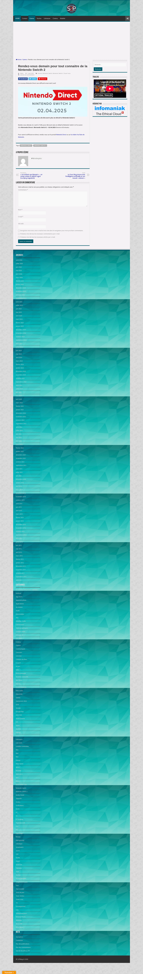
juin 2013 (19, 507)
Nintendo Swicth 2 (40, 145)
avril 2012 (19, 552)
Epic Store (19, 680)
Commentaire (23, 190)
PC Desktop (19, 819)
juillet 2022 (19, 430)
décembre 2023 (21, 371)
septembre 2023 (21, 382)
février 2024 (20, 364)
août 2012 (19, 538)
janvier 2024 (20, 368)
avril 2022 (19, 441)
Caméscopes (20, 624)
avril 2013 (19, 510)
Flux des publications (22, 944)
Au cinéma (19, 607)
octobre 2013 (20, 500)
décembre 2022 (21, 413)
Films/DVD (19, 694)
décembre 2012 (21, 524)
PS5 (17, 830)
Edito (17, 670)
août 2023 (19, 385)
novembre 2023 (21, 375)
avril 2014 (19, 486)
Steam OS (19, 864)
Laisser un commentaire (27, 75)
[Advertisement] (71, 40)
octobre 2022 (20, 420)
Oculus (18, 802)
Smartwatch (19, 847)
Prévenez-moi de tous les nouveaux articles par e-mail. (37, 237)
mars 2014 (19, 490)
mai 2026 (19, 270)
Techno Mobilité (21, 878)
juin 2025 (19, 309)
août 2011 (19, 580)
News (17, 781)
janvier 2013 (20, 521)
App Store (19, 597)
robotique (19, 844)
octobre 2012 (20, 531)
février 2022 (20, 448)
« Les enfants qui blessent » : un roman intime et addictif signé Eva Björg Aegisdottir (31, 175)
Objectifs (19, 798)
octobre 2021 (20, 462)
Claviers (18, 645)
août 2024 (19, 343)
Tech (17, 871)
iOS (17, 722)
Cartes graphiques (22, 628)
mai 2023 (19, 396)
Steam (18, 861)
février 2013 (20, 517)
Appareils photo (21, 600)
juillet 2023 (19, 389)
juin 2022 (19, 434)
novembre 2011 (21, 570)
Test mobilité (20, 889)
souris (18, 851)
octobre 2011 (20, 573)
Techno (39, 18)
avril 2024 (19, 357)
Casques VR (19, 635)
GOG (17, 704)
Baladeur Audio (21, 621)
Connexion (19, 940)
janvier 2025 (20, 326)
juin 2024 (19, 350)
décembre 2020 (21, 479)
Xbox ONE (19, 924)
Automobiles (20, 614)
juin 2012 (19, 545)
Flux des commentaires (23, 947)
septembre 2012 (21, 535)
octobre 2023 (20, 378)
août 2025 (19, 302)
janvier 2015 (20, 483)
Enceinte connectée (22, 677)
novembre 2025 (21, 291)
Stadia (18, 858)
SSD (17, 854)
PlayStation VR (20, 823)
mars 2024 (19, 361)
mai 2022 (19, 437)
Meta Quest (19, 764)
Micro (18, 767)
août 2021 (19, 469)
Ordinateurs (20, 805)
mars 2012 (19, 556)
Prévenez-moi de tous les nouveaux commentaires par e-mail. (40, 234)
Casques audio (20, 631)
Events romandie (21, 687)
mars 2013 (19, 514)
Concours (19, 652)
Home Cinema (20, 718)
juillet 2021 (19, 472)
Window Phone (20, 917)
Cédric (21, 73)
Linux (17, 736)
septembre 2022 (21, 423)
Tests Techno (20, 896)
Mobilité (62, 18)
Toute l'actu (67, 73)
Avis (17, 617)
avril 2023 (19, 399)
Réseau (18, 837)
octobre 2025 (20, 295)
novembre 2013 (21, 496)
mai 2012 (19, 549)
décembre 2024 (21, 330)
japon (18, 725)
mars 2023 (19, 403)
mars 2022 (19, 444)
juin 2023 (19, 392)
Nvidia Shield (20, 795)
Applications (20, 604)
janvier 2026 (20, 284)
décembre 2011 (21, 566)
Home (19, 59)
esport (18, 684)
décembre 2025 (21, 288)
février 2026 (20, 281)
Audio (18, 611)
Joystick (18, 729)
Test (17, 885)
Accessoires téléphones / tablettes (27, 590)
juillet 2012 (19, 542)
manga (18, 760)
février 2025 (20, 323)
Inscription (19, 937)
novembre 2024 (21, 333)
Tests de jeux (20, 892)
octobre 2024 (20, 336)
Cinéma (55, 18)
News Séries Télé (21, 784)
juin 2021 (19, 476)
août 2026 (19, 260)
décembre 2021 (21, 455)
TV (17, 903)
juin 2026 (19, 267)
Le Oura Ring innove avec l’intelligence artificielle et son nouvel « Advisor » (75, 175)
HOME (17, 18)
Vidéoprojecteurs (21, 913)
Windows (19, 920)
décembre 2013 (21, 493)
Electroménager (21, 673)
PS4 (17, 826)
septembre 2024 (21, 340)
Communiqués (20, 649)
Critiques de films (21, 659)
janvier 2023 (20, 410)
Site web (21, 223)
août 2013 (19, 503)
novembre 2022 (21, 416)
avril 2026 (19, 274)
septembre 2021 (21, 465)
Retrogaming (20, 840)
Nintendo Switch (47, 73)
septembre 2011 (21, 577)
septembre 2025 (21, 298)
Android (18, 593)
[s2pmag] (71, 8)
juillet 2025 (19, 305)
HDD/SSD (19, 715)
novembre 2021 (21, 458)
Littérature (47, 18)
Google (18, 708)
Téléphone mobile (21, 882)
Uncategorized (20, 906)
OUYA (18, 809)
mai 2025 (19, 312)
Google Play (20, 711)
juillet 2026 (19, 263)
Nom (20, 210)
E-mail (20, 216)
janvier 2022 (20, 451)
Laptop (18, 732)
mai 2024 (19, 354)
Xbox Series (19, 927)
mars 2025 (19, 319)
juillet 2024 (19, 347)
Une (17, 910)
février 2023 (20, 406)
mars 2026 (19, 277)
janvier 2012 (20, 563)
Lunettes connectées (22, 746)
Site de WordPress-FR (23, 951)
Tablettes (19, 868)
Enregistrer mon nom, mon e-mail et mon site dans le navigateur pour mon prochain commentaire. (51, 230)
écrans (18, 666)
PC (17, 812)
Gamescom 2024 (21, 701)
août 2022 (19, 427)
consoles (19, 656)
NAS (17, 778)
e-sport (18, 663)
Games (31, 18)
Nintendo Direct (61, 134)
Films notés (19, 691)
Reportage (19, 833)
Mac (17, 750)
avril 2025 (19, 316)
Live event (19, 743)
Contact (24, 18)
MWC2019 (19, 774)
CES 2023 (19, 638)
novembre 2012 (21, 528)
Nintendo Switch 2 (58, 73)
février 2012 (20, 559)
